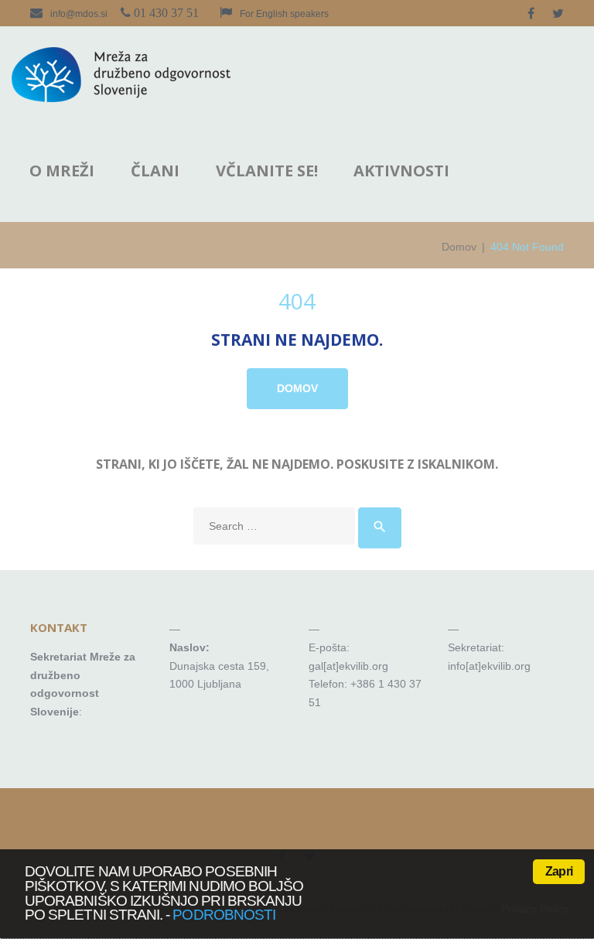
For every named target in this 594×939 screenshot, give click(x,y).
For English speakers (284, 14)
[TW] (558, 13)
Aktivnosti (401, 170)
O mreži (61, 170)
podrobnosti (223, 915)
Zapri (558, 871)
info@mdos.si (79, 14)
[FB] (530, 13)
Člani (155, 170)
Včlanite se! (267, 170)
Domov (459, 247)
